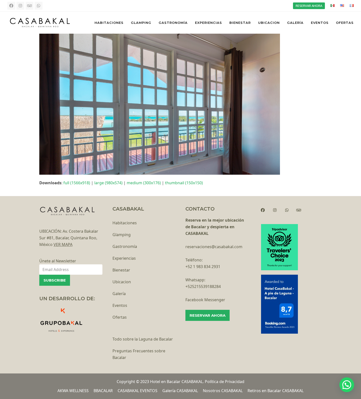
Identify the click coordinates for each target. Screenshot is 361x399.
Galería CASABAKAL (180, 390)
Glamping (121, 234)
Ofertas (119, 317)
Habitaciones (124, 223)
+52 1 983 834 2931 (202, 266)
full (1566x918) (76, 182)
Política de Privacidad (224, 381)
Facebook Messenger (205, 299)
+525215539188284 (203, 286)
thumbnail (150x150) (184, 182)
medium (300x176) (144, 182)
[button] (346, 384)
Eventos (119, 305)
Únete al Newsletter (57, 261)
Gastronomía (124, 246)
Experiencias (124, 258)
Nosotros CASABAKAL (223, 390)
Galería (119, 293)
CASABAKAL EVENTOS (137, 390)
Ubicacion (121, 282)
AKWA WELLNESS (73, 390)
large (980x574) (108, 182)
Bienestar (121, 270)
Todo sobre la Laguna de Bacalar (142, 339)
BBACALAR (103, 390)
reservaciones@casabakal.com (213, 246)
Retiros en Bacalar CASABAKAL (276, 390)
